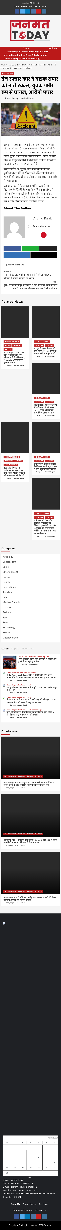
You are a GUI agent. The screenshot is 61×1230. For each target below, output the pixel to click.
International (26, 6)
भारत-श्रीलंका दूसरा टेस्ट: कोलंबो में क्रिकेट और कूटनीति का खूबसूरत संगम (37, 661)
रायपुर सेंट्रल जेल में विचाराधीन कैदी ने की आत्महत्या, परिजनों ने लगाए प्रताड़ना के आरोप (27, 275)
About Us (15, 1204)
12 (23, 1157)
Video (44, 6)
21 (38, 1162)
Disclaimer (43, 1204)
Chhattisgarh (14, 52)
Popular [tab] (16, 648)
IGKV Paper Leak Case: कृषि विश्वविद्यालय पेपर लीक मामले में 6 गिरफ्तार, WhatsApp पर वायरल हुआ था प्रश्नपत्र (14, 358)
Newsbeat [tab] (28, 648)
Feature (37, 6)
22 (46, 1162)
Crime (29, 55)
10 (7, 1157)
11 (15, 1157)
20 (31, 1162)
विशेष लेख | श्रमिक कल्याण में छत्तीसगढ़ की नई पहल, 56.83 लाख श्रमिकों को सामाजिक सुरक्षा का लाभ (45, 409)
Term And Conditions (22, 1210)
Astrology (35, 58)
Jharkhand (26, 52)
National (53, 48)
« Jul (29, 1177)
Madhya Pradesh (40, 52)
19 (22, 1162)
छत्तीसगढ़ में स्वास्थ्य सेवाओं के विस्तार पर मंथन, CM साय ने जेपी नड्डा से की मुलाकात (45, 467)
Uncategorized (10, 638)
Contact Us (40, 1210)
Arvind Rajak (27, 98)
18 (15, 1162)
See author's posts (43, 226)
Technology (10, 58)
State (26, 48)
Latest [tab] (5, 648)
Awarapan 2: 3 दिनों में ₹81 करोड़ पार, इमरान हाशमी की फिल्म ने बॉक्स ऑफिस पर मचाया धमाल (30, 899)
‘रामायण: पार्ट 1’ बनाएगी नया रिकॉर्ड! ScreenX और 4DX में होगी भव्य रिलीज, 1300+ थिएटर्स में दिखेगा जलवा (30, 841)
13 (30, 1157)
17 (7, 1162)
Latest (8, 349)
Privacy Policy (29, 1204)
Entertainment (39, 55)
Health (26, 58)
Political (21, 55)
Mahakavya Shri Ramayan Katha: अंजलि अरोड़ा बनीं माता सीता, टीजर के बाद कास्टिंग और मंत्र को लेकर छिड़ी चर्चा (29, 784)
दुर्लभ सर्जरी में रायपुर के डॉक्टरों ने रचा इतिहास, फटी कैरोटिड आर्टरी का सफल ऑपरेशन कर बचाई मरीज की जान (30, 285)
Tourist (6, 633)
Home (16, 6)
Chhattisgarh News (16, 265)
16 (54, 1157)
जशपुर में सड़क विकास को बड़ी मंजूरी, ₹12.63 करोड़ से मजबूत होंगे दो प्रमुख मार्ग (45, 351)
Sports (19, 58)
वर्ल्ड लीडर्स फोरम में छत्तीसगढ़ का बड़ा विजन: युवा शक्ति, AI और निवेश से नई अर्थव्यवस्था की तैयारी (14, 472)
